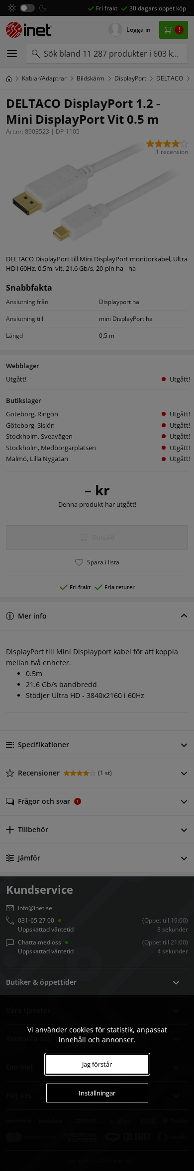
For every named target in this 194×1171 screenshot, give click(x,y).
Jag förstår (97, 1064)
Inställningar (97, 1093)
